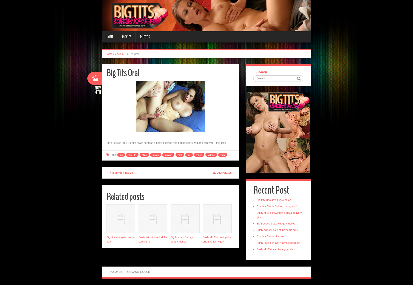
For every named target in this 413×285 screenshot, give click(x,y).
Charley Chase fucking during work (277, 206)
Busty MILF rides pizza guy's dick (276, 249)
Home (109, 36)
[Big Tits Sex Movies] (206, 15)
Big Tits (132, 155)
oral (180, 155)
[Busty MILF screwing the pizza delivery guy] (217, 218)
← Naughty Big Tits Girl (120, 172)
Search (261, 72)
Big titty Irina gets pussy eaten (274, 200)
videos (211, 155)
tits (189, 155)
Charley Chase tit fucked (271, 236)
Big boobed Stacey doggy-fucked (276, 223)
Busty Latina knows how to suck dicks (278, 242)
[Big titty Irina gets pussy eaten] (120, 218)
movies (168, 155)
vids (222, 155)
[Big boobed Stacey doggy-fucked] (185, 218)
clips (144, 155)
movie (156, 155)
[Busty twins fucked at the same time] (153, 218)
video (199, 155)
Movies (126, 36)
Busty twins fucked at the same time (277, 230)
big (121, 155)
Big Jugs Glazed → (224, 172)
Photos (145, 36)
